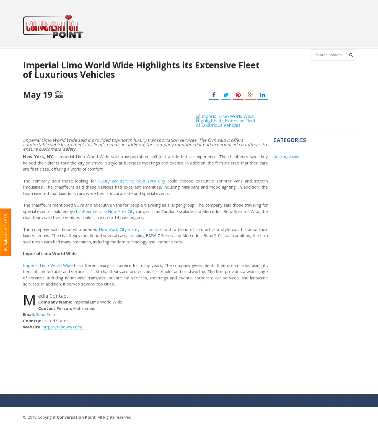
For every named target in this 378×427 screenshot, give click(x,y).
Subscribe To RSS (5, 231)
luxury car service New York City (132, 181)
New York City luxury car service (131, 229)
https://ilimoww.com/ (63, 327)
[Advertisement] (254, 26)
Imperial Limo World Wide (48, 265)
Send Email (46, 314)
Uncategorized (286, 156)
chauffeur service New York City (104, 211)
